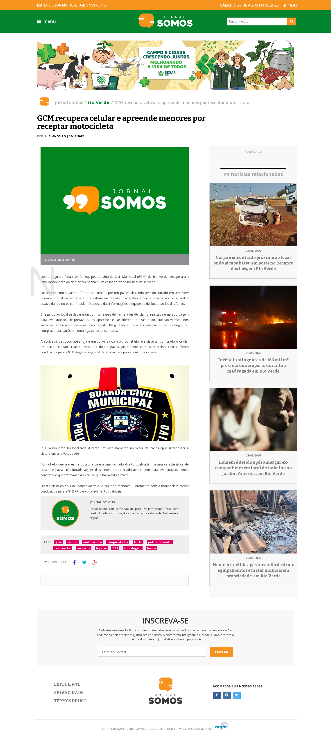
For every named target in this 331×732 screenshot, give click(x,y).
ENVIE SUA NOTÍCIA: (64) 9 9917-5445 (75, 5)
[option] (165, 65)
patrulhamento (160, 542)
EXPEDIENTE (67, 684)
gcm (58, 542)
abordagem (132, 548)
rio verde (83, 548)
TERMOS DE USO (70, 700)
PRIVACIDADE (69, 692)
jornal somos (69, 102)
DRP (115, 548)
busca (151, 548)
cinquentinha (117, 542)
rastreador (62, 548)
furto (138, 542)
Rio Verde (98, 102)
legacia (101, 548)
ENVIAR (221, 652)
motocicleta (92, 542)
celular (72, 542)
